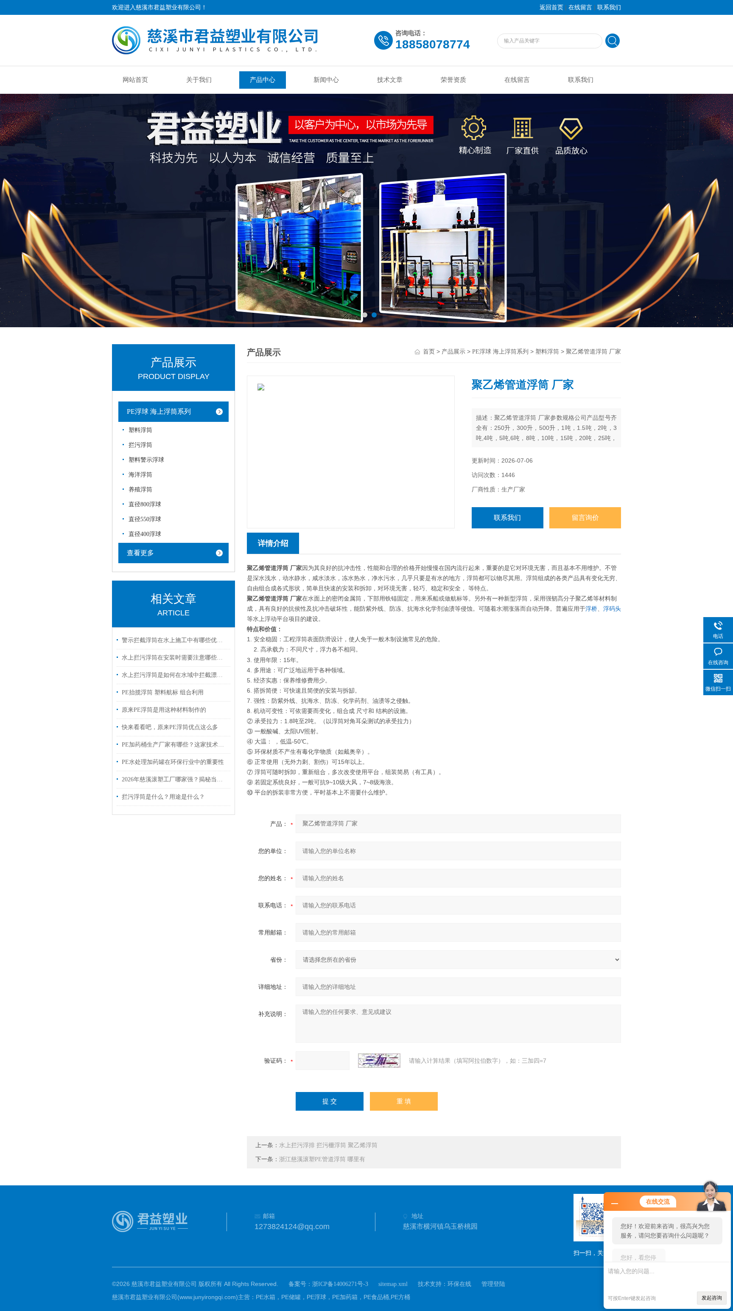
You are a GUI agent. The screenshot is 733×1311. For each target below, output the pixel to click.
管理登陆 (493, 1284)
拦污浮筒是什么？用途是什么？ (163, 797)
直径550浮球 (145, 519)
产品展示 (453, 351)
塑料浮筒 (140, 430)
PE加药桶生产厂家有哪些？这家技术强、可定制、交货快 (175, 744)
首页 (429, 351)
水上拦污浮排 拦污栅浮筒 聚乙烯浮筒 (328, 1145)
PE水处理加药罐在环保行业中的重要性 (173, 762)
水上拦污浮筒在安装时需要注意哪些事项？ (175, 657)
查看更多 (140, 552)
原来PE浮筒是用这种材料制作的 (164, 710)
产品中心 (262, 79)
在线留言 (580, 7)
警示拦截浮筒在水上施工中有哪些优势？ (175, 640)
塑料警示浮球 (146, 460)
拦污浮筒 (140, 445)
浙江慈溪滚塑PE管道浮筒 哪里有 (322, 1159)
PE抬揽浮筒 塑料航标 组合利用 (163, 692)
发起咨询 (712, 1298)
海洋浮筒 (140, 475)
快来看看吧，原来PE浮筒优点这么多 (170, 727)
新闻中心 (326, 79)
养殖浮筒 (140, 489)
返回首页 (551, 7)
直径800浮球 (145, 504)
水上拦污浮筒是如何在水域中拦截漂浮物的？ (175, 675)
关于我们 (199, 79)
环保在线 (459, 1284)
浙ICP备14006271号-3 (340, 1284)
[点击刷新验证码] (379, 1060)
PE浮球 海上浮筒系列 (159, 411)
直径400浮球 (145, 534)
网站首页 (135, 79)
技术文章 (390, 79)
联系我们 (609, 7)
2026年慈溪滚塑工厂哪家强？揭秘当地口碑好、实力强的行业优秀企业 (175, 779)
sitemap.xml (393, 1284)
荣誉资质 (453, 79)
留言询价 (585, 517)
